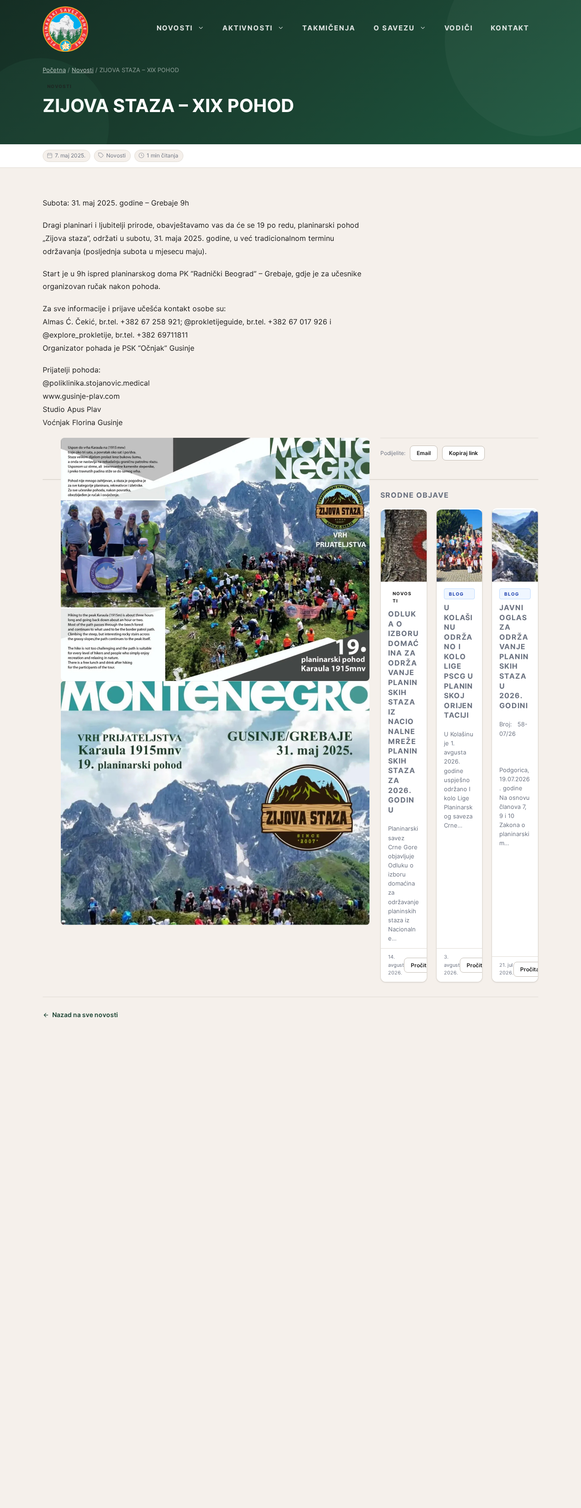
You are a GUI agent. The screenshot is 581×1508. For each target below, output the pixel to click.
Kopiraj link (463, 453)
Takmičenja (328, 28)
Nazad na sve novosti (85, 1014)
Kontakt (510, 28)
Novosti (175, 28)
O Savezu (394, 28)
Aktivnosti (247, 28)
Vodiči (458, 28)
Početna (54, 69)
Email (424, 453)
